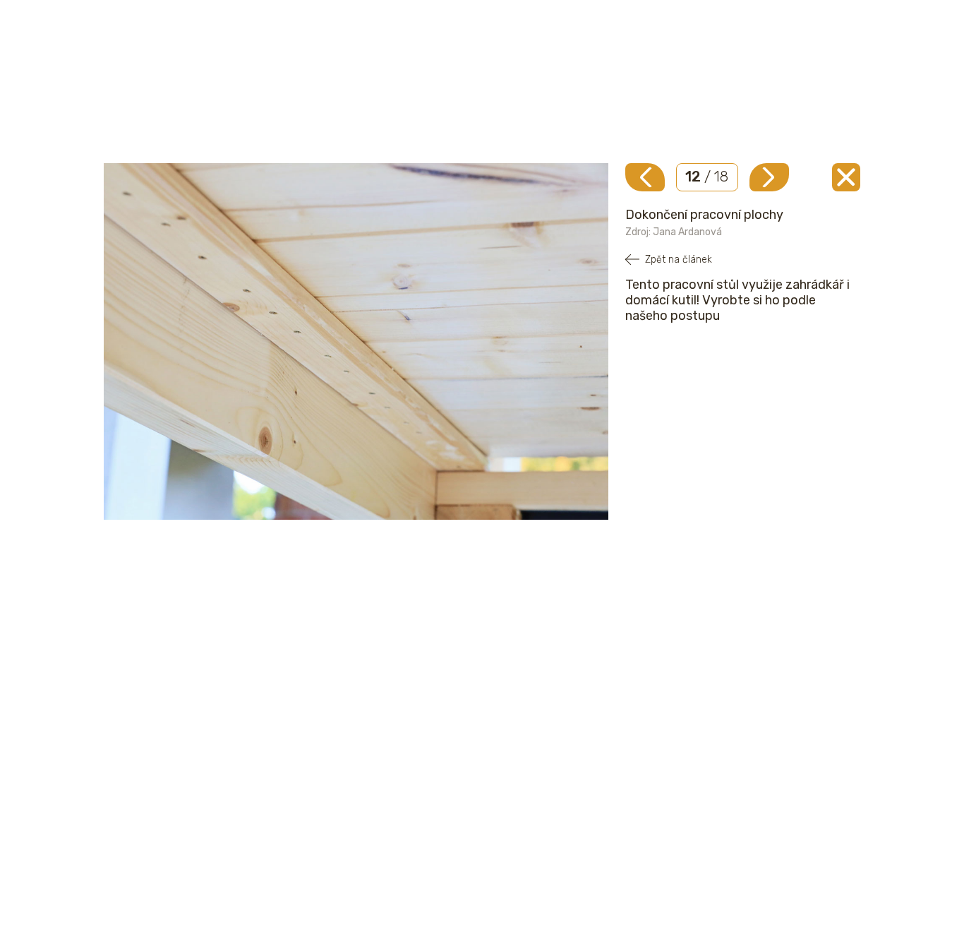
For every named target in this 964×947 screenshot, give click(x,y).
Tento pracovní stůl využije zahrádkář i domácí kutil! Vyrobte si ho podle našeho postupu (737, 300)
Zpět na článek (678, 260)
